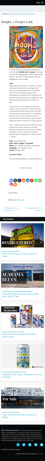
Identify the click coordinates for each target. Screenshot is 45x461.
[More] (15, 184)
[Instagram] (11, 184)
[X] (15, 180)
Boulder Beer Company (17, 14)
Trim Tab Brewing (28, 291)
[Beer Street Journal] (22, 2)
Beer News (4, 291)
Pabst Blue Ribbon (19, 331)
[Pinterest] (31, 180)
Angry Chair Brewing (7, 412)
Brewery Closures (12, 291)
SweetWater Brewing (20, 372)
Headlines (4, 251)
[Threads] (19, 180)
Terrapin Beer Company (14, 251)
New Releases (11, 331)
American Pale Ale (18, 200)
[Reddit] (23, 180)
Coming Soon (30, 14)
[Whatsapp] (36, 180)
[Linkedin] (27, 180)
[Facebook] (11, 180)
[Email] (40, 180)
